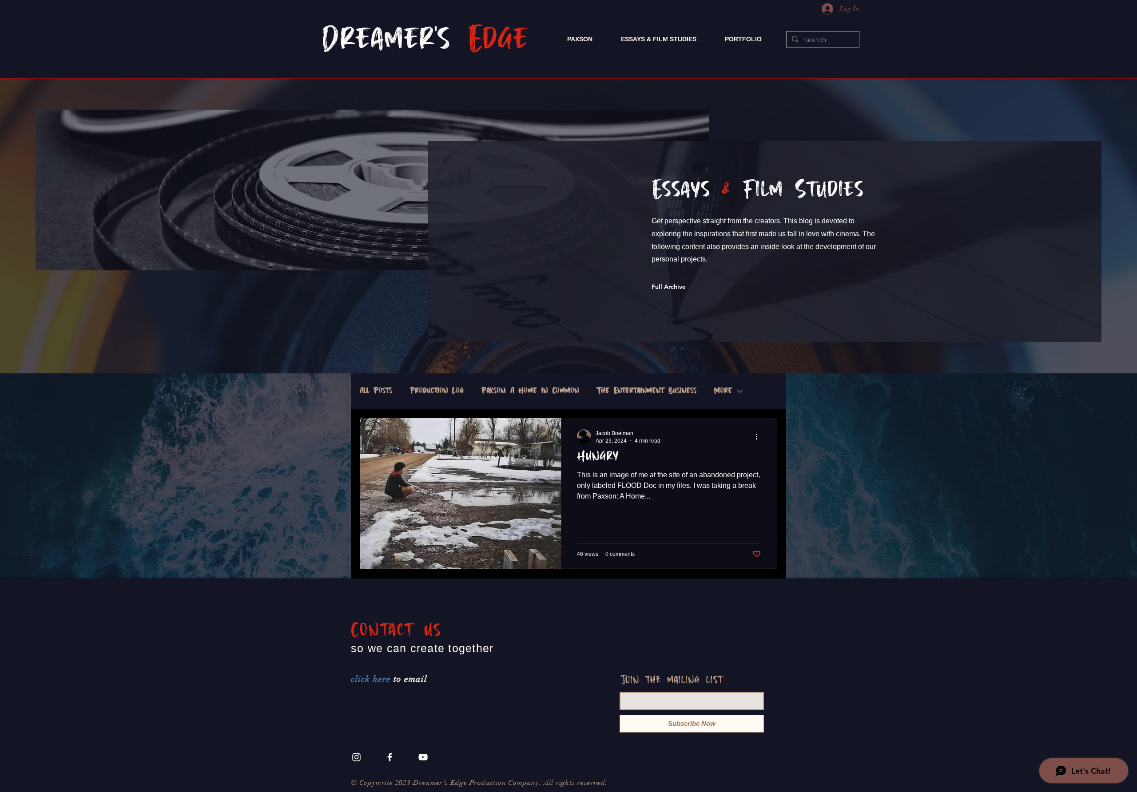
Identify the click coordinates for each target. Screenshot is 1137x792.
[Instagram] (356, 757)
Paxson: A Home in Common (530, 391)
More (723, 391)
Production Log (437, 391)
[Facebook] (389, 757)
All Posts (376, 391)
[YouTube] (423, 757)
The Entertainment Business (646, 391)
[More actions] (759, 436)
